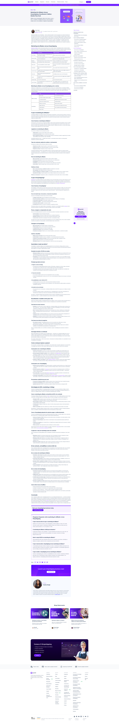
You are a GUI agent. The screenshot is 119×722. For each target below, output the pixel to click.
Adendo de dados (84, 719)
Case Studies (57, 678)
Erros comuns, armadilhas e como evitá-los (80, 83)
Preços (66, 1)
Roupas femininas (49, 676)
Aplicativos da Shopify (66, 681)
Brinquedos (48, 681)
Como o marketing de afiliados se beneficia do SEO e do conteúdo (80, 75)
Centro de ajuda (58, 680)
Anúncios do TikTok (62, 375)
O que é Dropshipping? (77, 48)
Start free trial (51, 571)
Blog (34, 9)
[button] (37, 1)
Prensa (86, 676)
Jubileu (65, 678)
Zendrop (74, 711)
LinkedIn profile (57, 594)
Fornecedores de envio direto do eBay (77, 678)
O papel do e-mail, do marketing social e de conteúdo (80, 81)
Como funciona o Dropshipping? (79, 49)
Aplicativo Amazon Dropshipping (76, 681)
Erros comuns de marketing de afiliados (80, 85)
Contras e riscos (76, 46)
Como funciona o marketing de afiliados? (80, 39)
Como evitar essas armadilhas (78, 88)
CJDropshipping (75, 709)
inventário (65, 206)
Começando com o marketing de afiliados (80, 68)
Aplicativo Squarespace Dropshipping (77, 703)
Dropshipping (33, 179)
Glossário (56, 694)
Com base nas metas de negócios (79, 63)
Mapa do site (86, 679)
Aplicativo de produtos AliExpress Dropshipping (77, 688)
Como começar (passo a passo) (79, 66)
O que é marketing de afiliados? (79, 37)
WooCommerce (62, 183)
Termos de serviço (70, 719)
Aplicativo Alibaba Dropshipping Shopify (76, 691)
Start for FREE (80, 216)
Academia (56, 684)
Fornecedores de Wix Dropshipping (76, 685)
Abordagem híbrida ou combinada (79, 65)
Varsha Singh (37, 30)
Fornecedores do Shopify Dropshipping (77, 675)
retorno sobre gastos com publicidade (42, 427)
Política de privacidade (77, 719)
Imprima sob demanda (48, 686)
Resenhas (56, 688)
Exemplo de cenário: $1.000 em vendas (80, 57)
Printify (65, 705)
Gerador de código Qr (66, 690)
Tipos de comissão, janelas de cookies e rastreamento (80, 43)
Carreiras (86, 674)
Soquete (47, 500)
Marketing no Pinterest (52, 359)
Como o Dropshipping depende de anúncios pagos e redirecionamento (80, 78)
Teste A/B (58, 426)
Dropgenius (66, 674)
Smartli (65, 676)
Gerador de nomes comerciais (67, 696)
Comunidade (57, 682)
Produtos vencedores (60, 1)
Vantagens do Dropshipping (78, 52)
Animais (47, 693)
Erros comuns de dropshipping (78, 87)
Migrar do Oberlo (58, 690)
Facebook (52, 375)
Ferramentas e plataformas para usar (79, 71)
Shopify (58, 183)
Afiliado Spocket (58, 353)
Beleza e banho (49, 683)
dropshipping (38, 50)
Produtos (56, 692)
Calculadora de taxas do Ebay (66, 686)
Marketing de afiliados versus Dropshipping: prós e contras (80, 36)
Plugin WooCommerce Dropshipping (76, 698)
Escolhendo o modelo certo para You (80, 60)
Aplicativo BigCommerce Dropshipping (77, 695)
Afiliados (56, 686)
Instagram (56, 375)
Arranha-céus (66, 683)
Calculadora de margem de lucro (67, 693)
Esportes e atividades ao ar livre (49, 696)
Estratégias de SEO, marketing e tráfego (80, 73)
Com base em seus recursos (78, 62)
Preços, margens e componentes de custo (80, 51)
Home (32, 9)
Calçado (47, 691)
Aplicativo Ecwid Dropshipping (75, 706)
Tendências (48, 674)
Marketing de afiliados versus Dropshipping (78, 33)
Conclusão (75, 90)
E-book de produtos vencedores (57, 702)
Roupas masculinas (48, 679)
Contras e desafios (77, 54)
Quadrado (74, 700)
